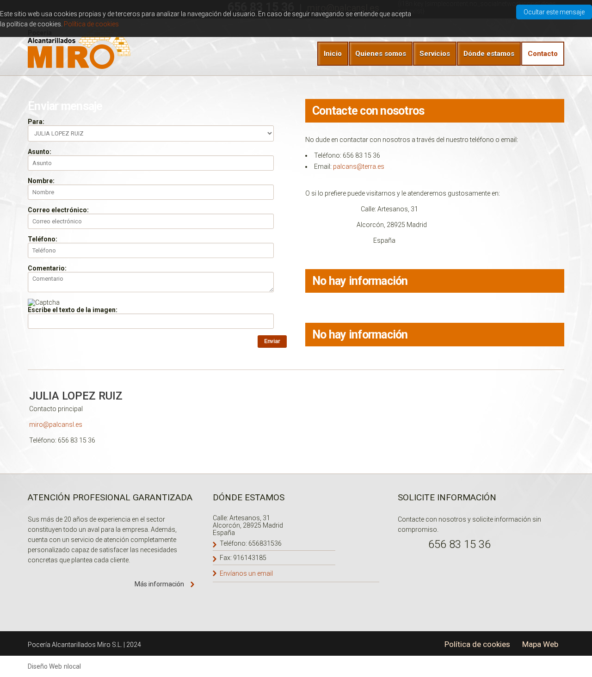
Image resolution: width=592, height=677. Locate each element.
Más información (159, 584)
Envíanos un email (246, 573)
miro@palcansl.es (55, 424)
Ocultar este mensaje (554, 12)
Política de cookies (91, 24)
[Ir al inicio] (81, 48)
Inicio (333, 53)
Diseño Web (45, 666)
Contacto (543, 53)
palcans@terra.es (358, 166)
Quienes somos (380, 53)
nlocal (72, 666)
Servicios (434, 53)
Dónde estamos (488, 53)
